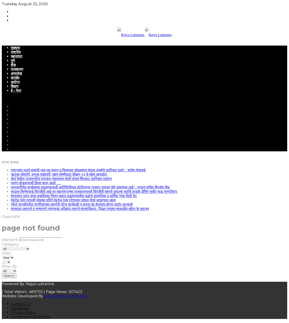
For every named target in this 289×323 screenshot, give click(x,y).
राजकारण (17, 69)
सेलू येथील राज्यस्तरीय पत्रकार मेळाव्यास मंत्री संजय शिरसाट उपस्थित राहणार (61, 179)
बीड (13, 65)
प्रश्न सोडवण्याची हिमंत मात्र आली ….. (36, 183)
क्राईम (15, 78)
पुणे (13, 60)
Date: (6, 253)
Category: (10, 244)
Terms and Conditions (30, 317)
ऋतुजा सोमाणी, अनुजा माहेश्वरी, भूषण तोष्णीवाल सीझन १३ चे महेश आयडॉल (60, 174)
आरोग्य (15, 82)
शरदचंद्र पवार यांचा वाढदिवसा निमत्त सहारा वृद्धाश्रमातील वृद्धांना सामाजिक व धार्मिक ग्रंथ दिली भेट (74, 196)
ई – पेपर (16, 90)
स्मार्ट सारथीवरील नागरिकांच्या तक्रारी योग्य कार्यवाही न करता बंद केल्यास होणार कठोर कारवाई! (72, 204)
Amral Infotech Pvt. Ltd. (65, 296)
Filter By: (10, 266)
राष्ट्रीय (16, 52)
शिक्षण (15, 86)
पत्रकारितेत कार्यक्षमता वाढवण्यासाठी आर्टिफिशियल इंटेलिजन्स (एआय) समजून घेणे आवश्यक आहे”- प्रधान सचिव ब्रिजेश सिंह (90, 187)
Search (9, 275)
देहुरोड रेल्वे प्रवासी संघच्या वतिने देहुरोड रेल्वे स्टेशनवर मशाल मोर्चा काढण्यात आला (63, 200)
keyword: (10, 240)
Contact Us (21, 304)
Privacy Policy (23, 312)
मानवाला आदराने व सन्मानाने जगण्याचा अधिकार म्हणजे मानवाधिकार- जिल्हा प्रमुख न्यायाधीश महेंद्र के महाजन (80, 209)
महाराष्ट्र (16, 56)
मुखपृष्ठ (15, 48)
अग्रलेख (16, 73)
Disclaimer (20, 308)
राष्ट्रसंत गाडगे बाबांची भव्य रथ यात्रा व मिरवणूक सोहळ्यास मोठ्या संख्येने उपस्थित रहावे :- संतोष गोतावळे (79, 170)
